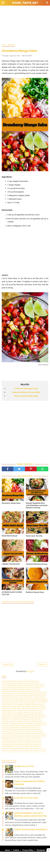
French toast (8, 708)
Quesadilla (34, 727)
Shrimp (5, 739)
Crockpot (16, 701)
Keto (11, 712)
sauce (23, 735)
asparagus (33, 682)
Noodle (37, 720)
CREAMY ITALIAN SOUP (11, 564)
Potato (6, 727)
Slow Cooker (34, 739)
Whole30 (40, 750)
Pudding (14, 727)
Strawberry (8, 746)
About (7, 850)
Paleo (14, 724)
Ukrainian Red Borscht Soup (36, 564)
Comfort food (38, 697)
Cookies (6, 701)
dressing (20, 705)
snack (16, 743)
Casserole (7, 693)
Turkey (15, 750)
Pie (37, 724)
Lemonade (27, 712)
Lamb (18, 712)
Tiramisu (36, 746)
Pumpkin (23, 727)
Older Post (42, 664)
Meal (42, 716)
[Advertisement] (25, 24)
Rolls (19, 731)
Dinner (44, 701)
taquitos (26, 746)
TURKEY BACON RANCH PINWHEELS (30, 829)
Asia (24, 682)
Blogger (30, 671)
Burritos (28, 689)
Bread (40, 686)
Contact (16, 850)
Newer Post (7, 664)
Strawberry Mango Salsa (11, 503)
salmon (38, 731)
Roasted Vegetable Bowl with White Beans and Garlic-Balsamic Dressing (37, 505)
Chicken (6, 697)
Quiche (6, 731)
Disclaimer (41, 850)
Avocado (6, 686)
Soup (24, 743)
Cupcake (25, 701)
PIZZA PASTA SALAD (9, 536)
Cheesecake (41, 693)
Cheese (30, 693)
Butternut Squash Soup (35, 592)
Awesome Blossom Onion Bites (26, 392)
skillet (23, 739)
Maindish (25, 716)
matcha (35, 716)
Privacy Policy (27, 850)
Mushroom (27, 720)
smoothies (7, 743)
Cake (36, 689)
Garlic (19, 708)
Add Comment (27, 56)
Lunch (5, 716)
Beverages (23, 686)
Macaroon (15, 716)
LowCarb (37, 712)
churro (27, 697)
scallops (32, 735)
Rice (12, 731)
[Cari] (47, 2)
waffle (31, 750)
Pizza (43, 724)
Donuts (11, 705)
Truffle (6, 750)
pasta (31, 724)
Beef (15, 686)
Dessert (35, 701)
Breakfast (7, 689)
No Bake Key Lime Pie (24, 766)
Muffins (16, 720)
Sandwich (14, 735)
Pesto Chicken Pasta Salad (26, 396)
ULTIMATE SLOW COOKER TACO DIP (12, 593)
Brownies (18, 689)
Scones (42, 735)
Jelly (5, 712)
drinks (29, 705)
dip (4, 705)
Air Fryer (6, 682)
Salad (29, 731)
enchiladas (39, 705)
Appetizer (16, 682)
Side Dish (14, 739)
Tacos (17, 746)
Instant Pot (40, 708)
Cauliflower (19, 693)
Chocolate (16, 697)
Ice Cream (28, 708)
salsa (5, 735)
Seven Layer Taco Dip (34, 536)
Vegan (22, 750)
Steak (30, 743)
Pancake (23, 724)
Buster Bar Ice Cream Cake (26, 798)
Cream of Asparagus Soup (26, 388)
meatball (7, 720)
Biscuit (33, 686)
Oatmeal (6, 724)
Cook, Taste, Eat (25, 3)
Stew (37, 743)
